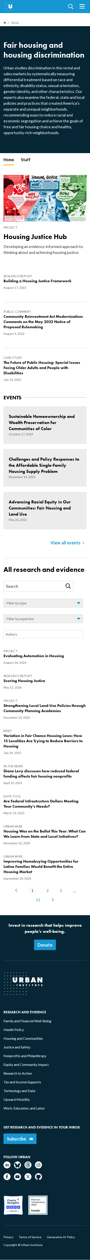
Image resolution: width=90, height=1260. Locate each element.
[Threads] (27, 1167)
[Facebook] (6, 1179)
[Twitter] (27, 1179)
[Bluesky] (17, 1167)
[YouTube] (17, 1179)
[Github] (38, 1179)
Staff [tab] (26, 159)
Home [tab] (8, 159)
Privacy (8, 1237)
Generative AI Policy (61, 1237)
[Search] (68, 586)
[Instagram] (38, 1167)
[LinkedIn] (6, 1167)
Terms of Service (30, 1237)
